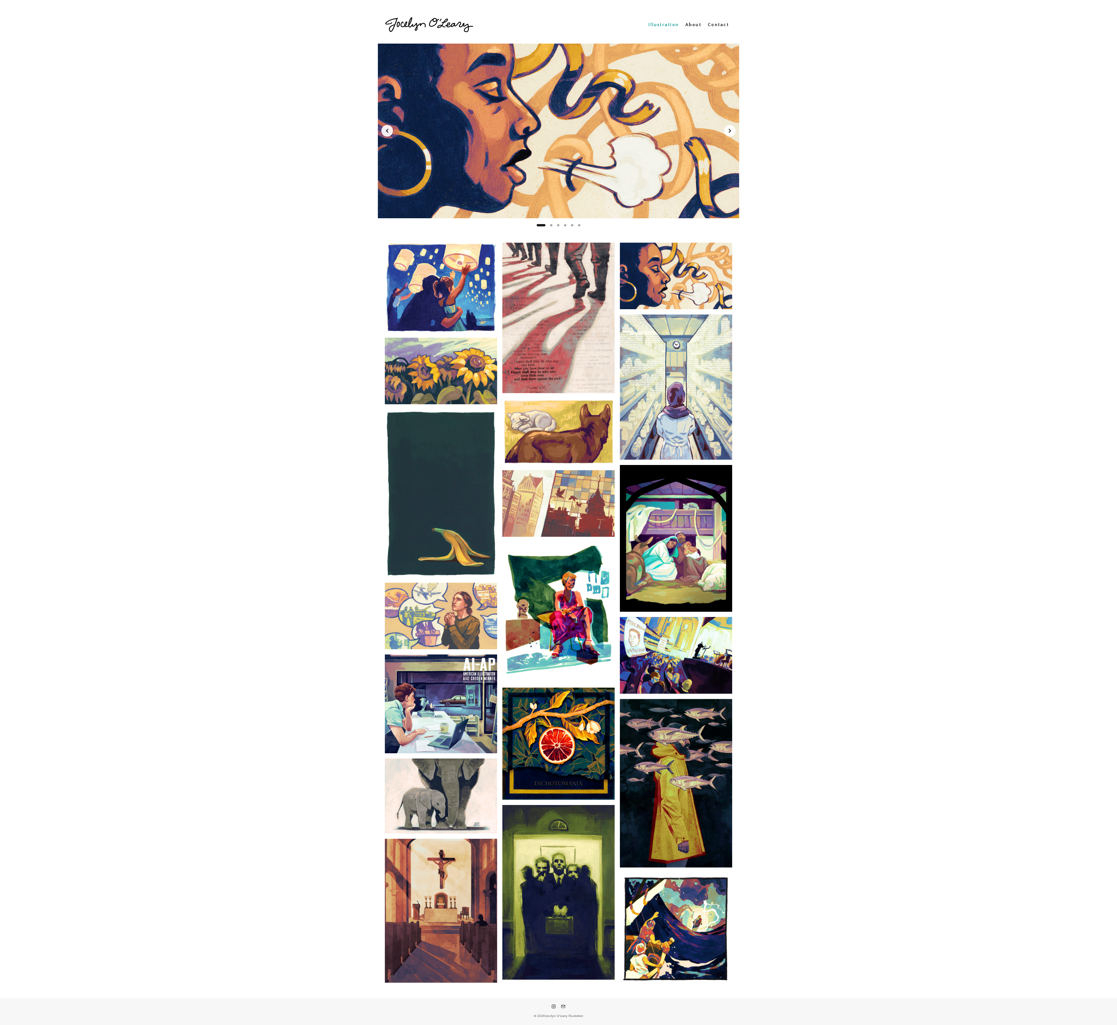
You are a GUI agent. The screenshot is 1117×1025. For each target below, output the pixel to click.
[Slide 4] (565, 225)
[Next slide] (730, 131)
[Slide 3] (555, 225)
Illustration (663, 24)
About (693, 24)
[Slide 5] (572, 225)
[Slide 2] (544, 225)
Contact (718, 24)
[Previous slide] (387, 131)
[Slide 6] (579, 225)
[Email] (563, 1006)
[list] (558, 131)
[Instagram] (553, 1006)
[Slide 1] (537, 225)
